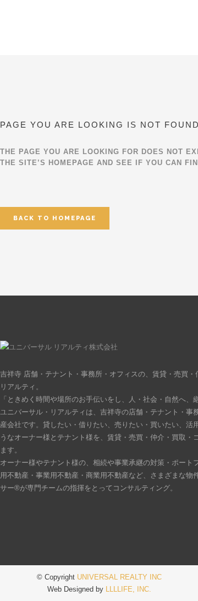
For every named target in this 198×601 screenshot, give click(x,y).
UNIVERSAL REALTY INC (119, 577)
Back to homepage (54, 218)
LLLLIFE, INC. (128, 589)
